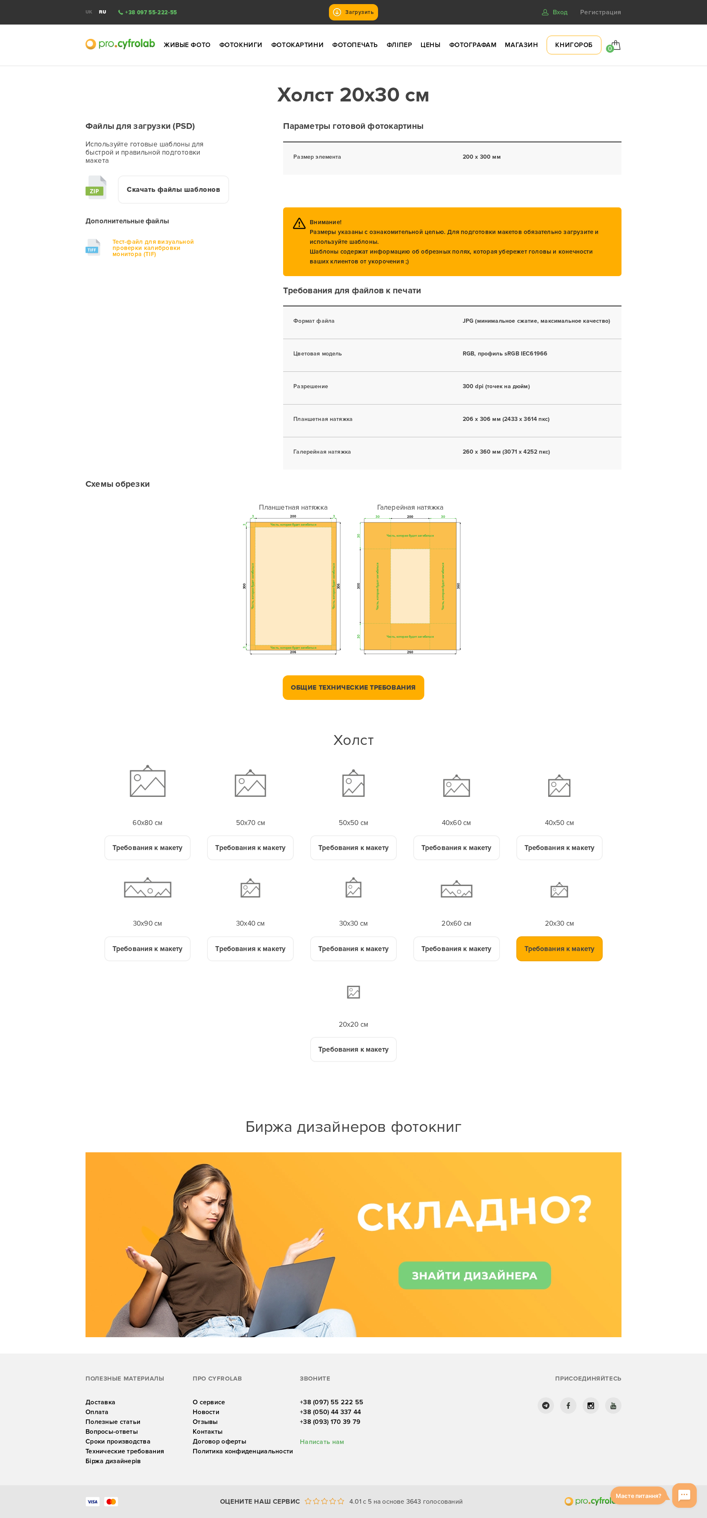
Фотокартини (297, 45)
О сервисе (209, 1402)
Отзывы (205, 1422)
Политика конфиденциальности (243, 1451)
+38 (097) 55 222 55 (331, 1402)
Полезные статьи (113, 1422)
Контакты (208, 1432)
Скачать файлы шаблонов (173, 189)
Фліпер (399, 45)
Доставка (100, 1402)
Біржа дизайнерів (113, 1461)
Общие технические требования (353, 688)
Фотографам (473, 45)
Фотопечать (355, 45)
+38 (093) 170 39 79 (330, 1422)
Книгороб (573, 45)
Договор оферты (219, 1441)
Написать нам (322, 1442)
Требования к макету (148, 847)
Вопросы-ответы (112, 1432)
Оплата (97, 1412)
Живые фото (187, 45)
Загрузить (359, 12)
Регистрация (600, 12)
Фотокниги (241, 45)
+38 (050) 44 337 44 (330, 1412)
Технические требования (125, 1451)
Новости (206, 1412)
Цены (430, 45)
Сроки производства (118, 1441)
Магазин (521, 45)
